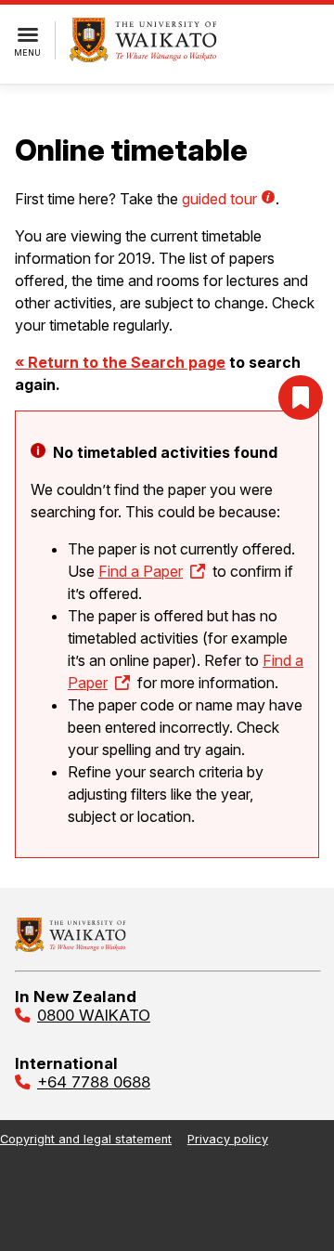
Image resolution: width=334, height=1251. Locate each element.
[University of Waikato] (70, 946)
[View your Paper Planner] (300, 397)
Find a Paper (140, 571)
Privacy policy (227, 1139)
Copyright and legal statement (86, 1139)
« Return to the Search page (120, 362)
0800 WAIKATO (93, 1015)
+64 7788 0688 (93, 1082)
